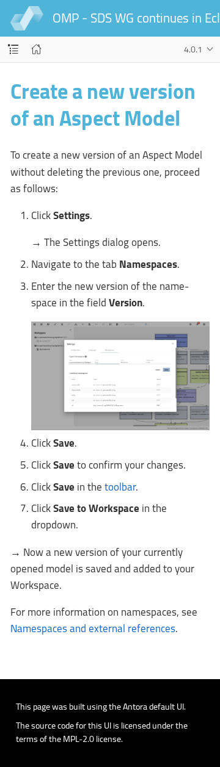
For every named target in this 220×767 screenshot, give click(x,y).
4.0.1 (193, 49)
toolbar (120, 487)
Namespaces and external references (92, 628)
